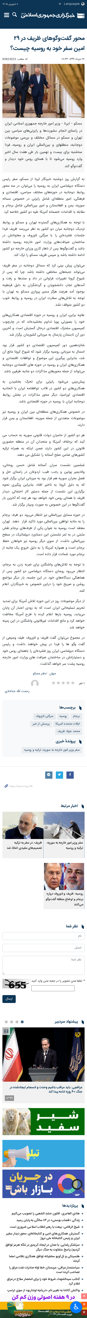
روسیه (63, 716)
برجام (76, 716)
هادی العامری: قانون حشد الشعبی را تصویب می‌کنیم (46, 1213)
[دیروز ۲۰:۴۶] (43, 1054)
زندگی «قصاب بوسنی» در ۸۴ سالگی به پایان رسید (48, 1220)
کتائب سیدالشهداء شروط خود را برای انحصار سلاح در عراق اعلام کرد (43, 1281)
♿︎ (76, 1306)
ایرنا (48, 15)
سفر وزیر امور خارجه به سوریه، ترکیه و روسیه (52, 750)
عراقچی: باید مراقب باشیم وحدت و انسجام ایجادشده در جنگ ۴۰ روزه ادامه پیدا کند (46, 1089)
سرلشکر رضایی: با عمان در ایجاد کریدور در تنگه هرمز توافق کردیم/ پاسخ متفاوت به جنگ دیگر (42, 1247)
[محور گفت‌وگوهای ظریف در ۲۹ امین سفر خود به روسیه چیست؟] (43, 91)
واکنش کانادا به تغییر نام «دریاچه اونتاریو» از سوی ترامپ (43, 1290)
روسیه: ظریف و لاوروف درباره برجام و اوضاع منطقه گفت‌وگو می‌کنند (64, 899)
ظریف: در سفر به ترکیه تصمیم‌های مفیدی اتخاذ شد (24, 845)
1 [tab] (22, 1021)
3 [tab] (11, 1021)
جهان (52, 673)
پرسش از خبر (41, 724)
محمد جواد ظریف (69, 731)
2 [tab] (16, 1021)
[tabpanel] (43, 1065)
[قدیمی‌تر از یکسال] (64, 825)
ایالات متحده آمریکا (68, 724)
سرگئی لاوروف (44, 716)
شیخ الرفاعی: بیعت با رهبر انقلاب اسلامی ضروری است (45, 1227)
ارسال (9, 999)
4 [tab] (6, 1021)
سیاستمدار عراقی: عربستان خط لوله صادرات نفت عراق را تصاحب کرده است (44, 1270)
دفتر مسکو (39, 673)
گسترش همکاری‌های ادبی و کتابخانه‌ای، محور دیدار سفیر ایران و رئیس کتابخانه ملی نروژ (43, 1236)
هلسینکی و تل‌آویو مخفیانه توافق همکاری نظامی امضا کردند (44, 1259)
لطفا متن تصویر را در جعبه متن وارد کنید (58, 981)
